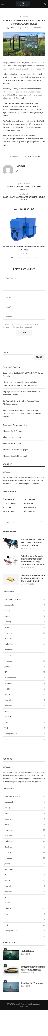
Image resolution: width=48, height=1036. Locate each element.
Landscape (26, 677)
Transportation (25, 733)
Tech (25, 728)
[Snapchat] (46, 11)
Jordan (11, 27)
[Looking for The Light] (11, 987)
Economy (25, 633)
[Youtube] (43, 11)
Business (25, 616)
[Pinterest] (33, 11)
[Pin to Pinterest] (36, 156)
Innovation (25, 661)
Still (26, 689)
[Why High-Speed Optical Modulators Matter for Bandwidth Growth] (11, 579)
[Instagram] (30, 11)
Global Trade (25, 644)
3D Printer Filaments (25, 599)
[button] (5, 236)
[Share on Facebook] (30, 156)
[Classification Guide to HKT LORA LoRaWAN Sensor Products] (11, 543)
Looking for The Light (32, 983)
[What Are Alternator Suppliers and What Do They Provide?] (24, 229)
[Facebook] (24, 11)
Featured (25, 638)
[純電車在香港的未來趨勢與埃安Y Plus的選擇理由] (11, 971)
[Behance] (39, 11)
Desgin (25, 627)
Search (5, 352)
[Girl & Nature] (11, 955)
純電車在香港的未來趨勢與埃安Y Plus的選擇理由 (33, 968)
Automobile (25, 605)
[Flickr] (36, 11)
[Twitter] (27, 11)
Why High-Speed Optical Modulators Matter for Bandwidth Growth (33, 578)
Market (25, 694)
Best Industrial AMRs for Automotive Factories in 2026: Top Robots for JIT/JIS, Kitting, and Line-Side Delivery (22, 413)
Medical (25, 700)
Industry (25, 655)
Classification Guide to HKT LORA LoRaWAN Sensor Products (32, 542)
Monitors (25, 705)
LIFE (25, 672)
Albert (5, 431)
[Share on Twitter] (33, 156)
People (26, 683)
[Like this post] (28, 156)
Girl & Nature (16, 431)
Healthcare (25, 649)
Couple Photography (19, 449)
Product (25, 717)
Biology (25, 610)
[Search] (45, 4)
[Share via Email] (39, 156)
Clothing (25, 621)
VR (25, 739)
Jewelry (25, 666)
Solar (25, 722)
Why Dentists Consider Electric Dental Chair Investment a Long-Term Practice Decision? (33, 560)
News (25, 711)
